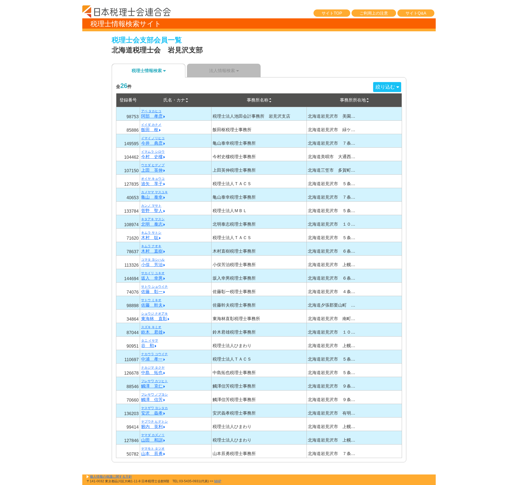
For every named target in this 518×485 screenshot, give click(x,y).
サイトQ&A (415, 13)
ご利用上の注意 (374, 13)
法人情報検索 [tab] (222, 70)
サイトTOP (332, 13)
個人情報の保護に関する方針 (111, 477)
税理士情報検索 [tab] (147, 70)
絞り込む (385, 87)
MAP (217, 481)
